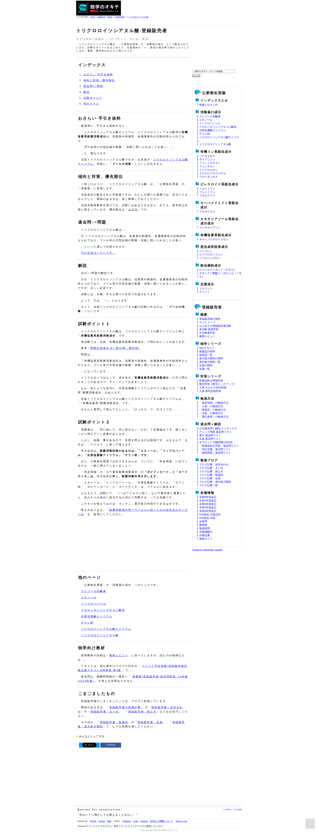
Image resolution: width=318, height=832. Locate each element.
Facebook (110, 744)
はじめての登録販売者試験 (215, 325)
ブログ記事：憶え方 (211, 471)
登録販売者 (101, 17)
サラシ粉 (87, 622)
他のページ (91, 103)
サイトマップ (207, 322)
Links (135, 821)
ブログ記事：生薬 (209, 478)
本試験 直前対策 (208, 329)
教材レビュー (118, 655)
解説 (86, 92)
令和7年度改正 (207, 500)
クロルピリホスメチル (212, 173)
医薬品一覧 (205, 355)
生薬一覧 (204, 368)
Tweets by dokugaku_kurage (207, 549)
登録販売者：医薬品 (114, 722)
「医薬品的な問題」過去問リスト (219, 445)
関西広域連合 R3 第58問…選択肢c (115, 348)
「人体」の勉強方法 (211, 406)
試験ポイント (92, 97)
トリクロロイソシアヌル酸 (138, 17)
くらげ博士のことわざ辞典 (232, 809)
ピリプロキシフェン (211, 254)
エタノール (89, 597)
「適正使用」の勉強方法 (213, 416)
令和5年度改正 (207, 507)
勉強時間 (204, 528)
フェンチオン (207, 166)
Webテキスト (207, 348)
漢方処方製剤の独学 (211, 358)
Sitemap (144, 821)
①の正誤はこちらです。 (98, 252)
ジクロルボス (207, 156)
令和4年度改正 (207, 511)
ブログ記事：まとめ (211, 468)
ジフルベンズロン (209, 258)
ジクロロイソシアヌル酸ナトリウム (106, 629)
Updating (126, 821)
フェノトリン (207, 192)
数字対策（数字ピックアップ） (217, 384)
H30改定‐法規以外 (210, 514)
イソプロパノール (93, 603)
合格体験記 (205, 531)
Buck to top (181, 821)
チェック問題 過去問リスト (215, 431)
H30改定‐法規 (207, 518)
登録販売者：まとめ (104, 711)
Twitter (101, 821)
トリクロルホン (208, 169)
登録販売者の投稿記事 (125, 707)
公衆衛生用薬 (119, 17)
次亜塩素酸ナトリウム (96, 616)
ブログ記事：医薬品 (211, 474)
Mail (109, 821)
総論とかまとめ (208, 104)
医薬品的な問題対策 (211, 380)
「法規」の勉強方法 (211, 413)
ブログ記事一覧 (208, 485)
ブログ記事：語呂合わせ (213, 464)
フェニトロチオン (209, 162)
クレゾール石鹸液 (93, 591)
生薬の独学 (205, 365)
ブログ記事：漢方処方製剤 (215, 481)
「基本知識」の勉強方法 (213, 402)
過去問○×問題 (93, 86)
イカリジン (205, 288)
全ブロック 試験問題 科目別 (215, 442)
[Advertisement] (181, 8)
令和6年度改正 (207, 504)
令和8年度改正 (207, 497)
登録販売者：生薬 (150, 722)
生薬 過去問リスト (210, 438)
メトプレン (205, 251)
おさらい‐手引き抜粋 (98, 74)
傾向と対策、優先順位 (99, 80)
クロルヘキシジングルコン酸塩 (103, 610)
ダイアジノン (207, 159)
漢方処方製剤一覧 (209, 361)
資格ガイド (205, 538)
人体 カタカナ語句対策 (212, 387)
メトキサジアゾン (209, 227)
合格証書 (204, 535)
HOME (92, 17)
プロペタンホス (208, 176)
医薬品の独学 (207, 351)
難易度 (203, 524)
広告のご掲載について (161, 821)
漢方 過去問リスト (210, 435)
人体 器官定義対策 (210, 391)
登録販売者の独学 (209, 318)
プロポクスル (207, 211)
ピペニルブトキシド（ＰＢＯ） (217, 269)
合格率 (203, 521)
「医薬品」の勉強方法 (212, 409)
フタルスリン (207, 195)
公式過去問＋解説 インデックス (218, 428)
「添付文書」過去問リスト (215, 449)
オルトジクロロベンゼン (213, 239)
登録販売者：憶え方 (142, 711)
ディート (204, 292)
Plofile (93, 821)
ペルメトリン (207, 188)
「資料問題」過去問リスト (215, 452)
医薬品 (109, 17)
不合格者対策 (207, 332)
